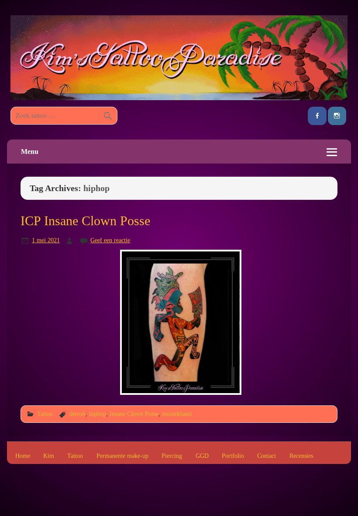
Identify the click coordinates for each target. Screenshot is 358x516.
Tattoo (45, 413)
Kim (48, 456)
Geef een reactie (110, 240)
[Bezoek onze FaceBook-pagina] (317, 116)
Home (22, 456)
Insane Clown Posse (134, 413)
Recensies (301, 456)
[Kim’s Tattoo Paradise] (179, 97)
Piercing (172, 456)
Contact (266, 456)
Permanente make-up (122, 456)
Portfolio (233, 456)
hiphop (97, 413)
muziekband (177, 413)
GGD (202, 456)
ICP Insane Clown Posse (85, 220)
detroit (77, 413)
